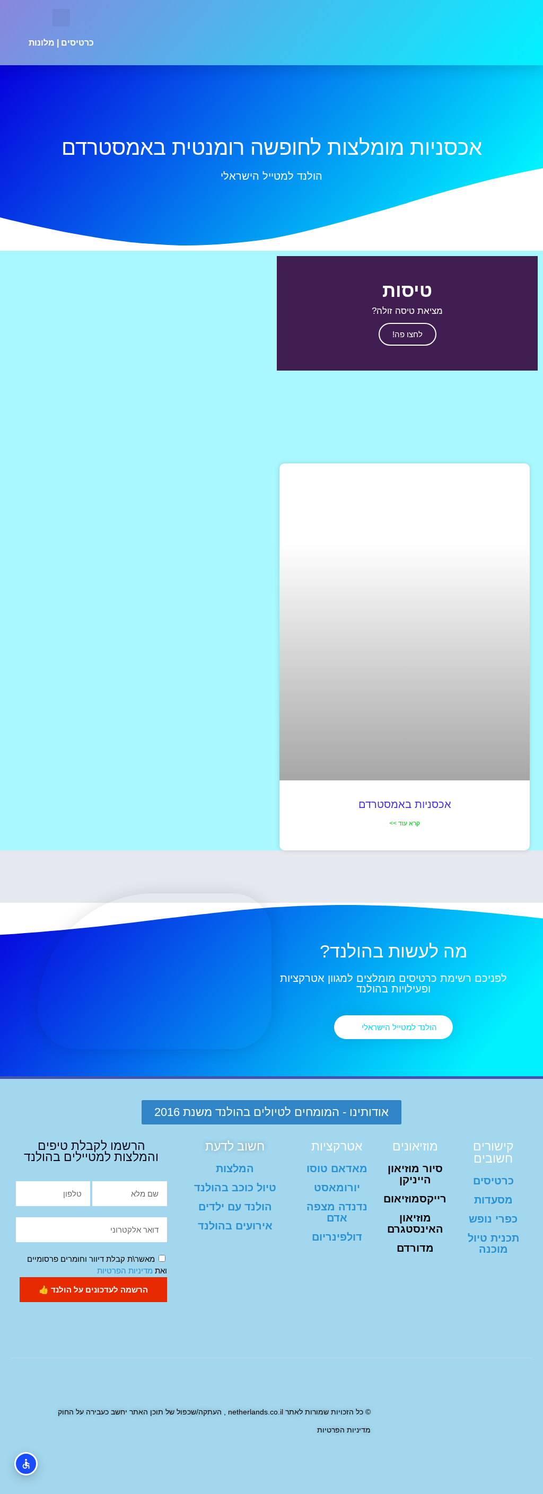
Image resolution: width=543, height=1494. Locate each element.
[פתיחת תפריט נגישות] (26, 1463)
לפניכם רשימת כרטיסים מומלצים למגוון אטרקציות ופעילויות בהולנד (393, 983)
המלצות (235, 1168)
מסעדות (493, 1200)
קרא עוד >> (404, 823)
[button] (204, 33)
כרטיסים (77, 42)
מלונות (42, 42)
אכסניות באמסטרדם (404, 804)
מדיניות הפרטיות (125, 1270)
